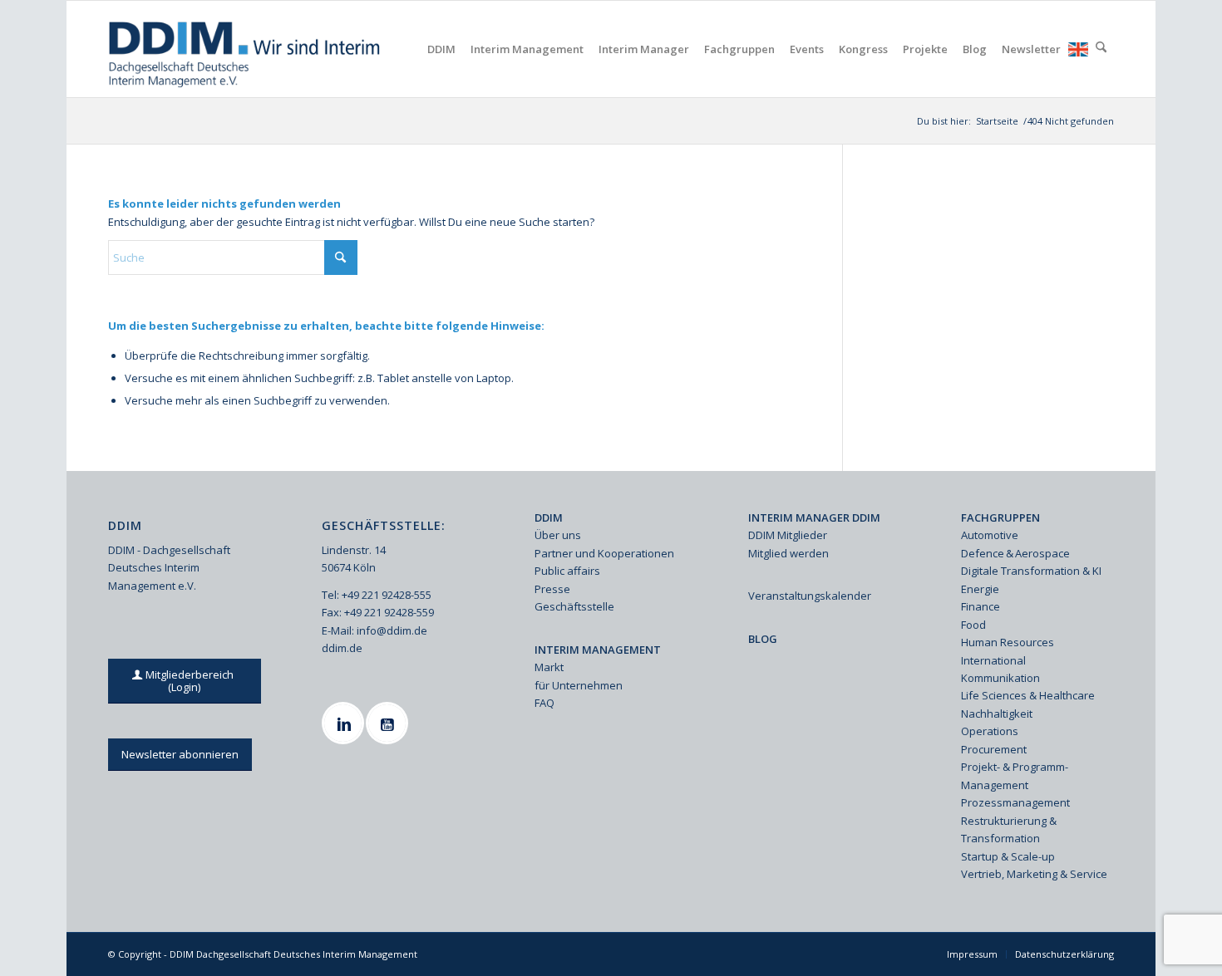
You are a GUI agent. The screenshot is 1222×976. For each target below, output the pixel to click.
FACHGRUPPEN (1000, 517)
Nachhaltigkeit (996, 713)
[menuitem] (441, 49)
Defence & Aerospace (1015, 553)
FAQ (544, 702)
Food (973, 624)
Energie (980, 588)
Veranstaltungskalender (809, 595)
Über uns (558, 534)
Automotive (989, 534)
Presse (552, 588)
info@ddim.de (392, 630)
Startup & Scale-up (1008, 856)
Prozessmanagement (1015, 802)
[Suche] (1101, 49)
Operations (989, 730)
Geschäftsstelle (574, 606)
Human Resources (1007, 642)
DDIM (549, 517)
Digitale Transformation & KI (1031, 570)
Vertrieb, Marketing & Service (1034, 873)
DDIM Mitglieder (787, 534)
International (993, 660)
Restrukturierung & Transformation (1009, 829)
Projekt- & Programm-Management (1014, 775)
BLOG (762, 638)
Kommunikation (1000, 677)
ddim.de (342, 647)
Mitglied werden (788, 553)
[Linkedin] (345, 723)
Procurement (994, 749)
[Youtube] (389, 723)
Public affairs (567, 570)
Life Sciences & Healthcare (1028, 695)
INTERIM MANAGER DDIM (814, 517)
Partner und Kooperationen (604, 553)
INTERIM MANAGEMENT (598, 649)
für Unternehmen (579, 685)
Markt (549, 667)
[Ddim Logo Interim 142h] (245, 49)
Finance (980, 606)
